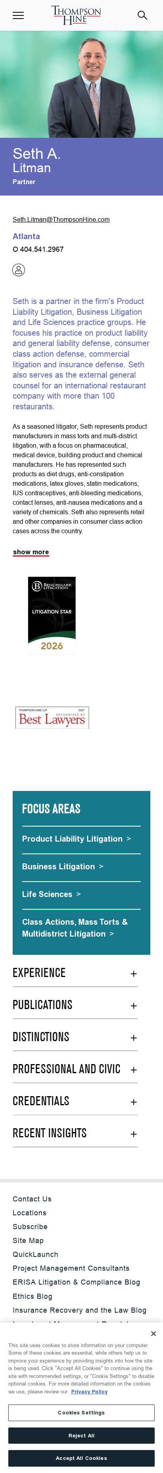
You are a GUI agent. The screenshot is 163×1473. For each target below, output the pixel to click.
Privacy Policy (89, 1392)
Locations (30, 1213)
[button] (18, 15)
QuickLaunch (36, 1254)
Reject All (81, 1436)
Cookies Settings (81, 1413)
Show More (31, 552)
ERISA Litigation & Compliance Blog (76, 1282)
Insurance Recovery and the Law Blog (80, 1310)
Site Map (28, 1240)
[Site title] (76, 15)
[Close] (153, 1333)
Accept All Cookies (81, 1458)
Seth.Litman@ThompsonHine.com (61, 219)
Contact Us (32, 1199)
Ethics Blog (33, 1296)
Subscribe (30, 1226)
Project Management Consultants (71, 1268)
